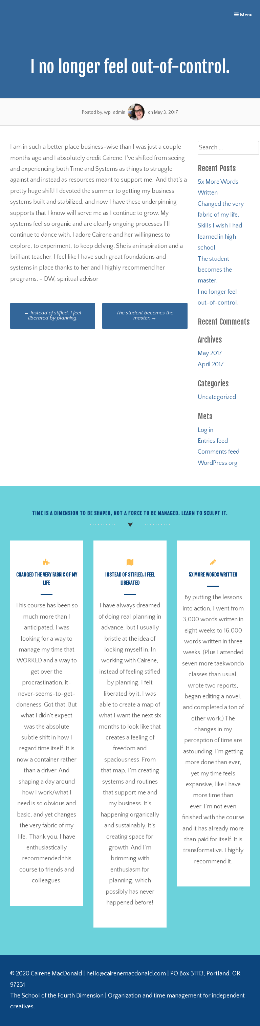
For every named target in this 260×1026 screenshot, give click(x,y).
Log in (205, 430)
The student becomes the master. (144, 315)
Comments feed (218, 451)
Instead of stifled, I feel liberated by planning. (52, 315)
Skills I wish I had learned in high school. (220, 236)
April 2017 (211, 364)
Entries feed (213, 441)
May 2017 (210, 353)
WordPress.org (218, 463)
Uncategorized (217, 397)
